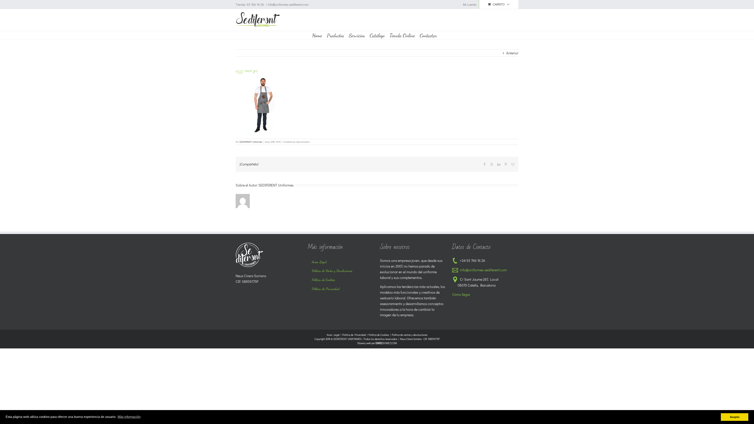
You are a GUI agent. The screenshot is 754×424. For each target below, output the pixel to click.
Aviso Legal (333, 334)
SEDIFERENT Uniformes (250, 141)
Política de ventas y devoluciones (409, 334)
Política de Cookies (379, 334)
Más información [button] (129, 417)
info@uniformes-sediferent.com (288, 4)
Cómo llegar (461, 294)
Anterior (512, 53)
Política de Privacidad (354, 334)
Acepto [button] (734, 417)
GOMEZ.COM (386, 343)
